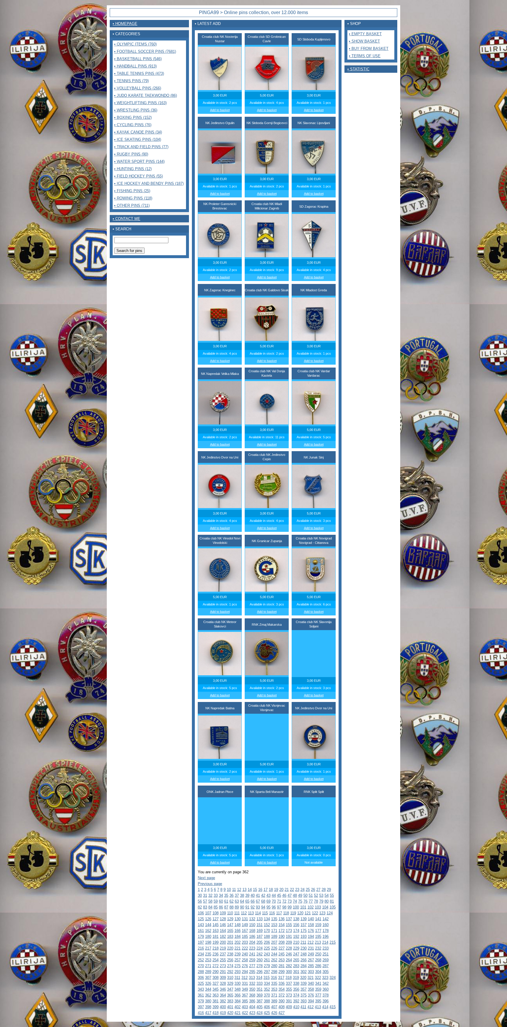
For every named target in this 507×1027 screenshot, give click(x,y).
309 (223, 977)
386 (252, 1001)
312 (244, 977)
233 (325, 948)
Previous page (210, 884)
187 (259, 936)
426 (274, 1013)
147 (230, 925)
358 (311, 989)
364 (223, 995)
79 (321, 901)
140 (311, 919)
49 (300, 895)
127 (215, 919)
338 (296, 983)
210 (296, 942)
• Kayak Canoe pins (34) (138, 132)
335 (274, 983)
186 (252, 936)
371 (274, 995)
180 (208, 936)
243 (267, 954)
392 (296, 1001)
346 (223, 989)
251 (325, 954)
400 (223, 1007)
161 (201, 930)
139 (303, 919)
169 (259, 930)
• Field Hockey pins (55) (138, 176)
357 (303, 989)
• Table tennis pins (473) (139, 73)
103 (318, 907)
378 (325, 995)
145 (215, 925)
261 (267, 960)
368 (252, 995)
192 (296, 936)
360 (325, 989)
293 (237, 972)
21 (287, 889)
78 (316, 901)
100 (296, 907)
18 (271, 889)
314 (259, 977)
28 (324, 889)
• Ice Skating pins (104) (137, 139)
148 (237, 925)
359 (318, 989)
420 (230, 1013)
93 (258, 907)
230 (303, 948)
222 (245, 948)
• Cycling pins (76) (132, 125)
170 (267, 930)
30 (200, 895)
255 (223, 960)
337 (289, 983)
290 (215, 972)
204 (252, 942)
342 (325, 983)
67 (258, 901)
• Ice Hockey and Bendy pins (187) (149, 183)
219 (223, 948)
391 (289, 1001)
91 (247, 907)
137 (289, 919)
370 (267, 995)
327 (215, 983)
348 (237, 989)
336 (281, 983)
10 (229, 889)
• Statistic (358, 69)
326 (208, 983)
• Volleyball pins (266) (137, 88)
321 (310, 977)
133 (259, 919)
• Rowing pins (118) (133, 198)
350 (252, 989)
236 (215, 954)
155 (289, 925)
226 (274, 948)
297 (267, 972)
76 (305, 901)
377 (318, 995)
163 (215, 930)
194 (311, 936)
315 (266, 977)
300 (289, 972)
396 (325, 1001)
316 (274, 977)
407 (274, 1007)
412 (310, 1007)
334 (267, 983)
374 (296, 995)
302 (303, 972)
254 (215, 960)
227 (281, 948)
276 (245, 966)
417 (208, 1013)
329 (230, 983)
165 (230, 930)
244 (274, 954)
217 (208, 948)
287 (325, 966)
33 (216, 895)
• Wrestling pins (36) (135, 110)
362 (208, 995)
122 (315, 913)
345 (215, 989)
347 (230, 989)
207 (274, 942)
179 (201, 936)
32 (210, 895)
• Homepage (125, 23)
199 (215, 942)
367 (245, 995)
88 (231, 907)
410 (296, 1007)
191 (289, 936)
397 (201, 1007)
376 (311, 995)
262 (274, 960)
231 (311, 948)
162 (208, 930)
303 (311, 972)
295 (252, 972)
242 (259, 954)
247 (296, 954)
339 (303, 983)
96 (274, 907)
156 (296, 925)
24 (302, 889)
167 (245, 930)
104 (325, 907)
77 (311, 901)
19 (276, 889)
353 (274, 989)
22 (292, 889)
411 (303, 1007)
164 (223, 930)
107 (208, 913)
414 (325, 1007)
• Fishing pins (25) (132, 191)
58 (210, 901)
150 (252, 925)
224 (259, 948)
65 (247, 901)
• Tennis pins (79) (131, 81)
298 (274, 972)
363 (215, 995)
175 (303, 930)
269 (325, 960)
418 (215, 1013)
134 (267, 919)
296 (259, 972)
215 (332, 942)
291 (223, 972)
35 (226, 895)
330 (237, 983)
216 (201, 948)
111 (237, 913)
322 (318, 977)
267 (311, 960)
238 (230, 954)
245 (281, 954)
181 (215, 936)
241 (252, 954)
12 (239, 889)
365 (230, 995)
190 (281, 936)
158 (311, 925)
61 (226, 901)
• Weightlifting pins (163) (140, 103)
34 (221, 895)
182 (223, 936)
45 (279, 895)
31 (205, 895)
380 (208, 1001)
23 (297, 889)
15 (255, 889)
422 (245, 1013)
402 (237, 1007)
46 (284, 895)
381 (215, 1001)
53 (321, 895)
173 (289, 930)
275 (237, 966)
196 (325, 936)
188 (267, 936)
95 (268, 907)
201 (230, 942)
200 (223, 942)
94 (263, 907)
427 (281, 1013)
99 (290, 907)
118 (286, 913)
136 (281, 919)
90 (242, 907)
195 (318, 936)
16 (260, 889)
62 (231, 901)
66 (253, 901)
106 (201, 913)
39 (247, 895)
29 (329, 889)
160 (325, 925)
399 (215, 1007)
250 (318, 954)
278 (259, 966)
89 (237, 907)
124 (330, 913)
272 (215, 966)
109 (223, 913)
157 (303, 925)
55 (332, 895)
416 (201, 1013)
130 (237, 919)
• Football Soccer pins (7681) (145, 51)
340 (311, 983)
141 (318, 919)
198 (208, 942)
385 (245, 1001)
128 (223, 919)
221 (237, 948)
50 (305, 895)
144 (208, 925)
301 (296, 972)
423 (252, 1013)
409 (289, 1007)
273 (223, 966)
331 (245, 983)
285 (311, 966)
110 (230, 913)
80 (327, 901)
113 (251, 913)
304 (318, 972)
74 (295, 901)
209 (289, 942)
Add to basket (220, 110)
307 (208, 977)
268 (318, 960)
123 (322, 913)
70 (274, 901)
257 (237, 960)
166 (237, 930)
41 (258, 895)
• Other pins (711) (132, 205)
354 (281, 989)
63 (237, 901)
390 (281, 1001)
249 (311, 954)
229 (296, 948)
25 (308, 889)
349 (245, 989)
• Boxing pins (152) (133, 117)
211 (303, 942)
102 (310, 907)
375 (303, 995)
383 (230, 1001)
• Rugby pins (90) (131, 154)
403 (245, 1007)
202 (237, 942)
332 (252, 983)
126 (208, 919)
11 (234, 889)
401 (230, 1007)
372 (281, 995)
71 (279, 901)
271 (208, 966)
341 (318, 983)
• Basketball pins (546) (138, 59)
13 (244, 889)
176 (311, 930)
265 (296, 960)
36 (231, 895)
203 (245, 942)
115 (265, 913)
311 (237, 977)
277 (252, 966)
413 (318, 1007)
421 (237, 1013)
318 (288, 977)
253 (208, 960)
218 (215, 948)
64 (242, 901)
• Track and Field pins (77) (141, 147)
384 (237, 1001)
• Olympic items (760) (135, 44)
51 (311, 895)
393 (303, 1001)
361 (201, 995)
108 (215, 913)
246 (289, 954)
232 (318, 948)
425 (267, 1013)
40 (253, 895)
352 (267, 989)
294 (245, 972)
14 (250, 889)
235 (208, 954)
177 (318, 930)
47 (290, 895)
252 (201, 960)
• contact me (126, 218)
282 (289, 966)
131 (245, 919)
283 (296, 966)
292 (230, 972)
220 (230, 948)
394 (311, 1001)
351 (259, 989)
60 (221, 901)
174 (296, 930)
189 (274, 936)
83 (205, 907)
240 (245, 954)
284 (303, 966)
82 (200, 907)
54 (327, 895)
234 (201, 954)
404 (252, 1007)
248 (303, 954)
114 (258, 913)
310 (230, 977)
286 (318, 966)
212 (310, 942)
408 (281, 1007)
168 (252, 930)
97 (279, 907)
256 (230, 960)
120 (300, 913)
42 (263, 895)
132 (252, 919)
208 (281, 942)
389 (274, 1001)
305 (325, 972)
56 (200, 901)
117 (279, 913)
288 (201, 972)
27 (318, 889)
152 (267, 925)
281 (281, 966)
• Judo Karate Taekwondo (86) (145, 95)
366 (237, 995)
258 (245, 960)
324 (332, 977)
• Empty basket (365, 34)
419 (223, 1013)
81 (332, 901)
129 (230, 919)
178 (325, 930)
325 (201, 983)
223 (252, 948)
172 (281, 930)
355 (289, 989)
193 (303, 936)
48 (295, 895)
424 (259, 1013)
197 (201, 942)
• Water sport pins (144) (139, 161)
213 (318, 942)
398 (208, 1007)
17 (265, 889)
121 (308, 913)
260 (259, 960)
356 (296, 989)
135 (274, 919)
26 (313, 889)
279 (267, 966)
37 (237, 895)
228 (289, 948)
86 (221, 907)
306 (201, 977)
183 (230, 936)
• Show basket (364, 41)
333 (259, 983)
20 (281, 889)
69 (268, 901)
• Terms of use (365, 56)
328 (223, 983)
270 (201, 966)
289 (208, 972)
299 (281, 972)
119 (293, 913)
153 (274, 925)
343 (201, 989)
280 (274, 966)
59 (216, 901)
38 (242, 895)
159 (318, 925)
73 (290, 901)
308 (215, 977)
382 (223, 1001)
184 (237, 936)
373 (289, 995)
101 (303, 907)
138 (296, 919)
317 (281, 977)
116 (272, 913)
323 (325, 977)
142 (325, 919)
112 (244, 913)
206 (267, 942)
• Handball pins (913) (135, 66)
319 (296, 977)
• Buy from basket (368, 48)
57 (205, 901)
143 (201, 925)
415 (332, 1007)
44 (274, 895)
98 (284, 907)
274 (230, 966)
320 (303, 977)
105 (332, 907)
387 (259, 1001)
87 (226, 907)
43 (268, 895)
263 (281, 960)
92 (253, 907)
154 (281, 925)
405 (259, 1007)
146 (223, 925)
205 (259, 942)
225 (267, 948)
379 (201, 1001)
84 (210, 907)
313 (252, 977)
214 (325, 942)
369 (259, 995)
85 (216, 907)
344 (208, 989)
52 (316, 895)
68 (263, 901)
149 (245, 925)
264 (289, 960)
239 (237, 954)
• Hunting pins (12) (133, 169)
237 (223, 954)
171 (274, 930)
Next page (206, 878)
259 (252, 960)
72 (284, 901)
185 (245, 936)
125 (201, 919)
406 (267, 1007)
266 (303, 960)
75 (300, 901)
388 (267, 1001)
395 (318, 1001)
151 (259, 925)
